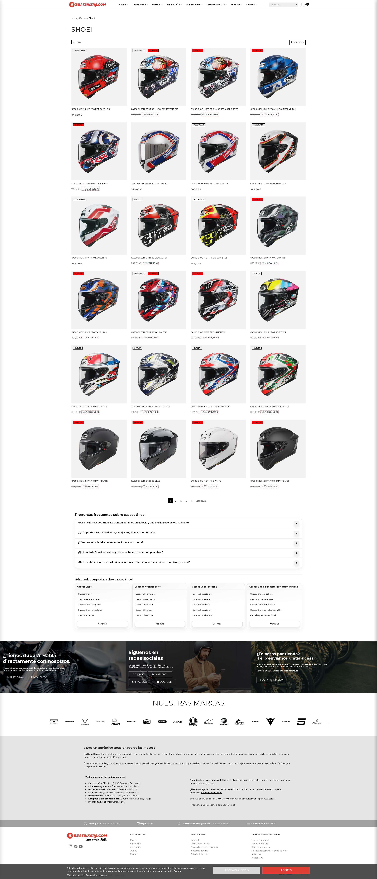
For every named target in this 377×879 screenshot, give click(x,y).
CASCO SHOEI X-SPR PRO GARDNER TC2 (150, 183)
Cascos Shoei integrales (89, 604)
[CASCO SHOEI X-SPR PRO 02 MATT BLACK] (278, 449)
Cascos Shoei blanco (145, 599)
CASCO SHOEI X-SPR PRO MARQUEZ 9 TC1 (90, 109)
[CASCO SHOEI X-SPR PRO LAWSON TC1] (99, 225)
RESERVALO (80, 50)
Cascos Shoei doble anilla (262, 604)
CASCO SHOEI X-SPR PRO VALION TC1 (208, 332)
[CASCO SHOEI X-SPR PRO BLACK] (158, 449)
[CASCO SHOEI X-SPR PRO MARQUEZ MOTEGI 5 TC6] (218, 77)
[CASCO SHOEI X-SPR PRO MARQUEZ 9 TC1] (99, 77)
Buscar (296, 5)
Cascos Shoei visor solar (261, 599)
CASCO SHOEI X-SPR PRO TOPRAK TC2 (89, 183)
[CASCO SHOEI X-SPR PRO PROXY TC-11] (278, 300)
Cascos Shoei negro (145, 594)
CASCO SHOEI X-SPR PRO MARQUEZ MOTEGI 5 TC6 (214, 109)
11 (192, 501)
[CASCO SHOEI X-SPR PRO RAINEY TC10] (278, 151)
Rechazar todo (236, 870)
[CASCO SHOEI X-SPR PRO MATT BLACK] (99, 449)
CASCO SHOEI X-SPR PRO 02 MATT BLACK (269, 481)
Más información (75, 875)
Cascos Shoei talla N (202, 610)
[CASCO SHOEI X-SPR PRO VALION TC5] (278, 225)
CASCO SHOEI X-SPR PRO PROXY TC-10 (89, 406)
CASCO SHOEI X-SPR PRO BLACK (146, 481)
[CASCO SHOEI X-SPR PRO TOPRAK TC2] (99, 151)
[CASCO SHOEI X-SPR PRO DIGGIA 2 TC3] (218, 225)
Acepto (286, 870)
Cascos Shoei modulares (90, 610)
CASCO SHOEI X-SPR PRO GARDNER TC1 (209, 183)
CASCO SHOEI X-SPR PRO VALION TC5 (267, 258)
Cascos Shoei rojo (144, 615)
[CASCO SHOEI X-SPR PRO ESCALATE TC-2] (158, 374)
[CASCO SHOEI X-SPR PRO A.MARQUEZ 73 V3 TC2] (278, 77)
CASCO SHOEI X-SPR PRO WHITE (206, 481)
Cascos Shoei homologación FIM (266, 610)
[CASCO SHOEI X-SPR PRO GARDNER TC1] (218, 151)
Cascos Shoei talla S (202, 604)
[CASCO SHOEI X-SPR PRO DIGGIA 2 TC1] (158, 225)
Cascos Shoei (84, 594)
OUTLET (137, 199)
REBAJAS (153, 50)
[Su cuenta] (301, 4)
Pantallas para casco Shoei (263, 615)
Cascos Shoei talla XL (203, 615)
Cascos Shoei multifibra (261, 594)
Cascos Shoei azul (144, 604)
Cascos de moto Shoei (89, 599)
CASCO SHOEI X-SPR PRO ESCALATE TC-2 (150, 406)
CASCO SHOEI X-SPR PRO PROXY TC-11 (268, 332)
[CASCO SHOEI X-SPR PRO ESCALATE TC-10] (218, 374)
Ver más (102, 624)
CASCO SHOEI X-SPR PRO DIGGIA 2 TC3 (209, 258)
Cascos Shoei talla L (202, 599)
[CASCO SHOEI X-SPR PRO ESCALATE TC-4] (278, 374)
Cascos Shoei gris (143, 610)
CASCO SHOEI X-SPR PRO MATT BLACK (89, 481)
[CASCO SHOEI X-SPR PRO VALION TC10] (158, 300)
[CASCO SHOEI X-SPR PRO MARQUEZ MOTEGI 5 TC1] (158, 77)
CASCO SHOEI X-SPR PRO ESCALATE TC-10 (210, 406)
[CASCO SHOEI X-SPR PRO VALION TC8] (99, 300)
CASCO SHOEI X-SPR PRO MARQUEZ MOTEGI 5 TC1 (154, 109)
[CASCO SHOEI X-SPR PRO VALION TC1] (218, 300)
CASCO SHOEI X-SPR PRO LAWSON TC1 (89, 258)
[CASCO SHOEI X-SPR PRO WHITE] (218, 449)
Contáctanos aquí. (211, 792)
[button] (15, 677)
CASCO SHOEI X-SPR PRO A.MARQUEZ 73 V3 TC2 (273, 109)
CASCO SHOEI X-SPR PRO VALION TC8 (89, 332)
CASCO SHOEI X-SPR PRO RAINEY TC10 (268, 183)
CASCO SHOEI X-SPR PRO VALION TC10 (149, 332)
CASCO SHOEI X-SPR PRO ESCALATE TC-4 (269, 406)
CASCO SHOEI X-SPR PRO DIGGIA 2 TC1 (149, 258)
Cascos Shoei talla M (202, 594)
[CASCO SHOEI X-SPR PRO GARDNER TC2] (158, 151)
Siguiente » (201, 501)
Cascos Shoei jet (86, 615)
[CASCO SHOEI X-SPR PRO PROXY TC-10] (99, 374)
